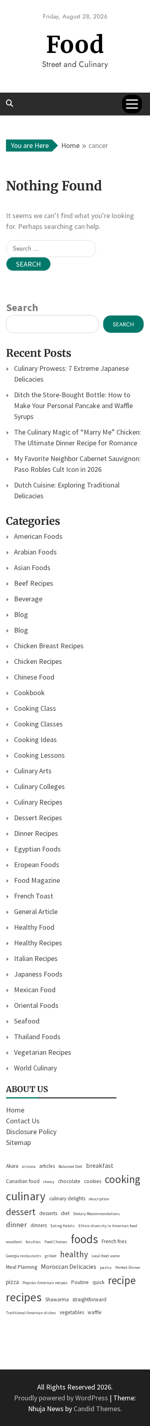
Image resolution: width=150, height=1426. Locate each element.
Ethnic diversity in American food (107, 1225)
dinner (16, 1224)
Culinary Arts (33, 770)
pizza (12, 1282)
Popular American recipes (45, 1282)
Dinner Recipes (36, 833)
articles (47, 1166)
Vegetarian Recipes (42, 1052)
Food (75, 44)
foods (84, 1239)
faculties (33, 1241)
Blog (21, 614)
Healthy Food (34, 927)
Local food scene (106, 1255)
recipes (24, 1297)
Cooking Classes (38, 723)
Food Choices (55, 1241)
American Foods (38, 536)
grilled (50, 1255)
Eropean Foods (36, 864)
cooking (122, 1179)
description (99, 1198)
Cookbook (29, 692)
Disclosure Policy (31, 1131)
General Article (36, 911)
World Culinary (35, 1067)
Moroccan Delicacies (68, 1266)
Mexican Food (35, 989)
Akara (12, 1166)
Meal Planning (21, 1267)
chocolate (69, 1181)
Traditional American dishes (31, 1312)
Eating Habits (62, 1225)
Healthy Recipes (38, 942)
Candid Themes (97, 1408)
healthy (74, 1254)
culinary (26, 1196)
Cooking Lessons (39, 755)
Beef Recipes (33, 583)
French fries (114, 1241)
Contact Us (23, 1120)
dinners (38, 1225)
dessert (21, 1212)
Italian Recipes (36, 958)
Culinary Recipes (38, 802)
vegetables (72, 1312)
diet (65, 1213)
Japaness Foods (38, 974)
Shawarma (57, 1299)
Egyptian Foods (37, 849)
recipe (122, 1280)
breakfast (100, 1165)
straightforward (89, 1299)
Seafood (27, 1021)
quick (98, 1282)
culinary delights (67, 1198)
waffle (95, 1312)
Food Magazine (37, 880)
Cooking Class (35, 708)
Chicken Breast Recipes (49, 645)
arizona (29, 1166)
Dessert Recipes (38, 817)
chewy (48, 1181)
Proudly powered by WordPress (62, 1397)
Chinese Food (34, 677)
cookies (92, 1181)
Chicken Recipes (38, 661)
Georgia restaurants (23, 1255)
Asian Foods (32, 567)
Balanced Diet (70, 1166)
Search (22, 307)
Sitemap (18, 1142)
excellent (14, 1241)
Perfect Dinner (127, 1267)
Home (15, 1110)
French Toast (33, 895)
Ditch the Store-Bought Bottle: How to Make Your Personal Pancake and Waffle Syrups (73, 405)
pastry (106, 1267)
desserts (48, 1213)
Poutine (80, 1282)
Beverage (28, 598)
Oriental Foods (36, 1005)
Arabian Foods (35, 551)
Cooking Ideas (35, 739)
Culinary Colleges (39, 786)
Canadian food (23, 1181)
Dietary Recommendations (96, 1213)
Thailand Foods (37, 1036)
